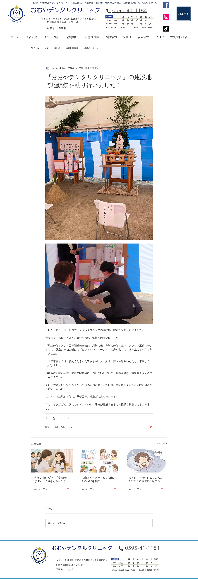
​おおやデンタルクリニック (65, 10)
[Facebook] (166, 5)
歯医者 (57, 48)
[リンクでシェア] (68, 418)
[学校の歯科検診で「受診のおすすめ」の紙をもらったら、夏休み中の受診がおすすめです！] (52, 460)
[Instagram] (166, 17)
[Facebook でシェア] (46, 418)
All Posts (35, 48)
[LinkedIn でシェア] (61, 418)
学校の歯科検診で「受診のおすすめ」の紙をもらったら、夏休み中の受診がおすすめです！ (51, 479)
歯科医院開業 (72, 48)
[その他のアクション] (151, 68)
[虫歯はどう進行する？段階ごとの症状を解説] (99, 460)
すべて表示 (162, 443)
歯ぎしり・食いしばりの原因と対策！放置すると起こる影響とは (145, 479)
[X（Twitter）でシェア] (53, 418)
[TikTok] (166, 29)
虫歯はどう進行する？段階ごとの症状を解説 (99, 479)
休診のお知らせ (91, 48)
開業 (46, 48)
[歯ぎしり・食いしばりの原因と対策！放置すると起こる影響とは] (146, 460)
